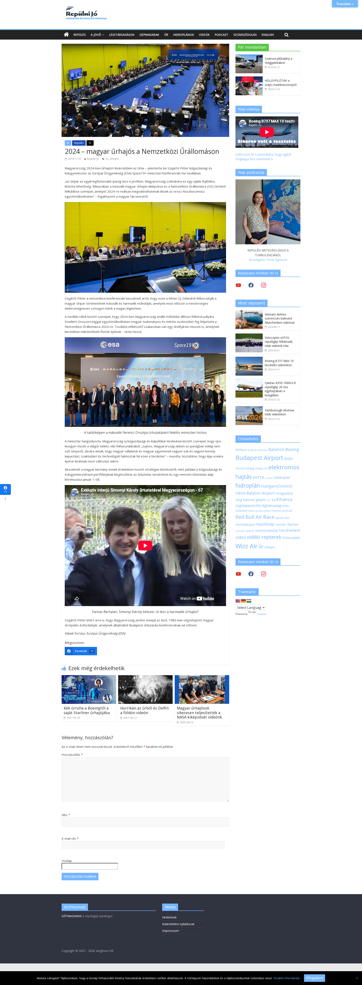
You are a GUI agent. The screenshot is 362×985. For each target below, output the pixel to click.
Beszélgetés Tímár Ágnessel (268, 260)
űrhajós (114, 159)
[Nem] (357, 978)
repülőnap (265, 524)
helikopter (282, 477)
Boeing (292, 449)
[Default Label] (264, 574)
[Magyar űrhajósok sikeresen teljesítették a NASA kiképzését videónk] (202, 677)
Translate (261, 614)
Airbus (241, 449)
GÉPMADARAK (72, 916)
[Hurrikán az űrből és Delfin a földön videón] (145, 677)
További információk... (287, 978)
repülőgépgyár (245, 524)
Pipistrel (276, 510)
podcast (287, 510)
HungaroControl (276, 486)
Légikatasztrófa (248, 505)
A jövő (96, 35)
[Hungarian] (248, 601)
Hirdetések (169, 917)
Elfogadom (314, 978)
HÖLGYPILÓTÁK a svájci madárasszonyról (281, 83)
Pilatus (251, 510)
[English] (237, 601)
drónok (239, 468)
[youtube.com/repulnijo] (238, 574)
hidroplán (247, 485)
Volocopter (291, 537)
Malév (285, 505)
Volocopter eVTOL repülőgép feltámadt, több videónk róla (279, 342)
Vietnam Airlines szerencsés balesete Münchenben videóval (279, 318)
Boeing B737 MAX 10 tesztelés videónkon (279, 363)
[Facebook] (251, 285)
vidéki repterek (264, 537)
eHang (249, 468)
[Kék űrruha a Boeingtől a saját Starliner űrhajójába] (89, 677)
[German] (243, 601)
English (268, 35)
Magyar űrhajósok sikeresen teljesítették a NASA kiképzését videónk (199, 713)
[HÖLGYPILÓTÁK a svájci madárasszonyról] (249, 79)
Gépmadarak (149, 35)
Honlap (67, 861)
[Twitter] (238, 285)
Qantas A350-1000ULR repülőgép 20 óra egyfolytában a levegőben (280, 389)
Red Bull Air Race (254, 517)
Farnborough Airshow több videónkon (279, 412)
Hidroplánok (183, 35)
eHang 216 (261, 468)
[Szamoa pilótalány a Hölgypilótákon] (249, 57)
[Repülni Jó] (86, 6)
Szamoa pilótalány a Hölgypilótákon (278, 61)
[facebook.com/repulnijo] (251, 574)
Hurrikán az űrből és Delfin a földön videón (144, 710)
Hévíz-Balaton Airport (255, 493)
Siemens (240, 530)
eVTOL (259, 477)
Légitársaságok (121, 35)
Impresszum (170, 931)
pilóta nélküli (263, 510)
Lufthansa (282, 499)
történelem (289, 530)
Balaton (276, 449)
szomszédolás (266, 530)
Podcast (221, 35)
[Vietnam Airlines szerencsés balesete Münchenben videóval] (249, 312)
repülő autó (282, 518)
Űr (166, 35)
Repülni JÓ (93, 159)
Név (66, 815)
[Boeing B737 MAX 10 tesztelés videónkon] (249, 359)
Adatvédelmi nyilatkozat (178, 924)
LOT (268, 500)
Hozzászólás (72, 754)
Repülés (80, 35)
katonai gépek (254, 499)
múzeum (241, 510)
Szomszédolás (245, 35)
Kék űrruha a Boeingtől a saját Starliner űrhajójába (87, 710)
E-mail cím (70, 838)
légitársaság (271, 505)
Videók (204, 35)
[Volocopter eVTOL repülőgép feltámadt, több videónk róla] (249, 336)
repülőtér (280, 524)
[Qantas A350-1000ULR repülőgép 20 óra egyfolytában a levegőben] (249, 381)
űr (107, 159)
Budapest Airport (259, 457)
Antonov (263, 450)
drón (288, 458)
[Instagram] (264, 285)
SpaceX (250, 530)
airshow (252, 450)
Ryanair (293, 524)
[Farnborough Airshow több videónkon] (249, 408)
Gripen (270, 477)
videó (240, 537)
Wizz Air (246, 546)
